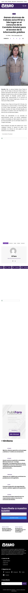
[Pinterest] (16, 38)
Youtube (7, 575)
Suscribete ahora (14, 517)
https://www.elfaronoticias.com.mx (14, 258)
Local (14, 13)
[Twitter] (13, 38)
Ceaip (15, 243)
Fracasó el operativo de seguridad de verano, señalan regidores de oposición (14, 487)
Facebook (7, 572)
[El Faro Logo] (7, 6)
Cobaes (18, 243)
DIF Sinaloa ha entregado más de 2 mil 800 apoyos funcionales (20, 530)
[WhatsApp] (19, 38)
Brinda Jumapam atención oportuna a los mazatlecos (7, 529)
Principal (9, 474)
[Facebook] (10, 38)
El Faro (9, 35)
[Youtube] (3, 575)
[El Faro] (14, 251)
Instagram (15, 572)
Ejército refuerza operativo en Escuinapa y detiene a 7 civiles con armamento (14, 451)
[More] (23, 38)
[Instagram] (12, 572)
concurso (22, 243)
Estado (9, 448)
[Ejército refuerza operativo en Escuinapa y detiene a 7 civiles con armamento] (3, 447)
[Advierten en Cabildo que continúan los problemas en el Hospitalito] (3, 473)
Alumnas (11, 243)
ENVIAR (24, 583)
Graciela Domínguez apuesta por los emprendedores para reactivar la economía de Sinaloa (13, 498)
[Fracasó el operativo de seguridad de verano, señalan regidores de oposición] (3, 483)
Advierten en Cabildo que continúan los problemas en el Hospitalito (14, 477)
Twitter (23, 572)
